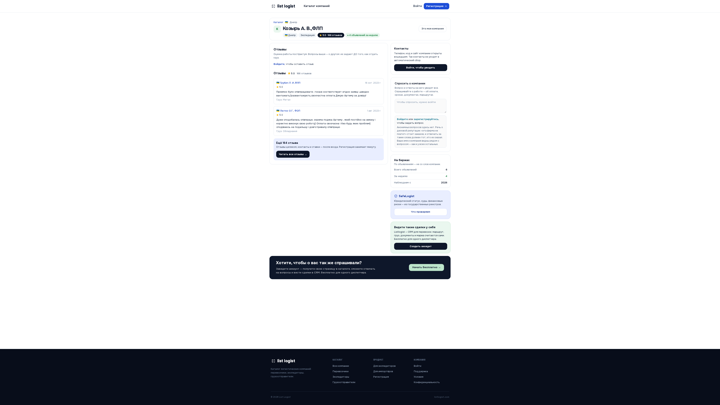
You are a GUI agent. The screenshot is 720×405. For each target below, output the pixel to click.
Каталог (278, 22)
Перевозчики (341, 371)
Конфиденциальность (427, 382)
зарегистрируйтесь (426, 119)
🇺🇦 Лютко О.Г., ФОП (288, 110)
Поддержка (421, 371)
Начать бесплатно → (426, 267)
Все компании (341, 366)
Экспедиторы (341, 376)
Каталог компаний (317, 6)
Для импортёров (383, 371)
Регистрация (434, 6)
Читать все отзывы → (293, 154)
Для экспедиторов (384, 366)
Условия (418, 376)
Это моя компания (433, 28)
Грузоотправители (344, 382)
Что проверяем (420, 211)
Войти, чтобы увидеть (420, 67)
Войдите (279, 64)
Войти (417, 6)
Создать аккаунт (421, 246)
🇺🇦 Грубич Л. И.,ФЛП (288, 82)
